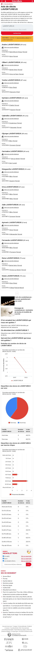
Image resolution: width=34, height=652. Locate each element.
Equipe (15, 626)
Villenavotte (13, 234)
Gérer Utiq (29, 629)
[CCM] (25, 639)
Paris (11, 87)
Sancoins (13, 92)
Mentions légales (6, 631)
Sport (5, 558)
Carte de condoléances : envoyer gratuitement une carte (23, 299)
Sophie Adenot (7, 581)
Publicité (29, 626)
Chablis (11, 105)
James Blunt (7, 576)
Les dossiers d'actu (9, 561)
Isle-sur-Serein (15, 158)
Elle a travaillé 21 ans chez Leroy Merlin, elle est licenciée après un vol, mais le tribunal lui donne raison (17, 599)
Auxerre (13, 110)
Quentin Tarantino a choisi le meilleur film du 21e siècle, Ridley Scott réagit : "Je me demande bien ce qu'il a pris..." (18, 615)
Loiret (14, 163)
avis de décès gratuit (23, 38)
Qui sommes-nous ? (7, 626)
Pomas (5, 578)
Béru (10, 141)
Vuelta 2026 (6, 587)
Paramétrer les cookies (20, 629)
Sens (11, 56)
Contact (7, 628)
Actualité (6, 556)
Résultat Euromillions (9, 590)
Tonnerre (13, 145)
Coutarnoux (13, 123)
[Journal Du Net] (9, 643)
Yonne (25, 52)
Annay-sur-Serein (15, 270)
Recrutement (25, 628)
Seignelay (14, 127)
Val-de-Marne (19, 288)
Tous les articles (14, 628)
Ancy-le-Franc (14, 74)
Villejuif (12, 288)
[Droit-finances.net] (25, 643)
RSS (20, 628)
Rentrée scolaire (8, 583)
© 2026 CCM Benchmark (25, 631)
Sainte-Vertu (13, 69)
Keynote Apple (7, 585)
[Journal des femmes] (9, 639)
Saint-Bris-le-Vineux (16, 52)
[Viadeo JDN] (25, 646)
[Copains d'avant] (9, 646)
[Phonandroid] (25, 650)
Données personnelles (7, 629)
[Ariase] (9, 650)
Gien (10, 163)
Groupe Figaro (14, 631)
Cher (18, 92)
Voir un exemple (26, 556)
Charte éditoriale (22, 626)
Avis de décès (8, 4)
